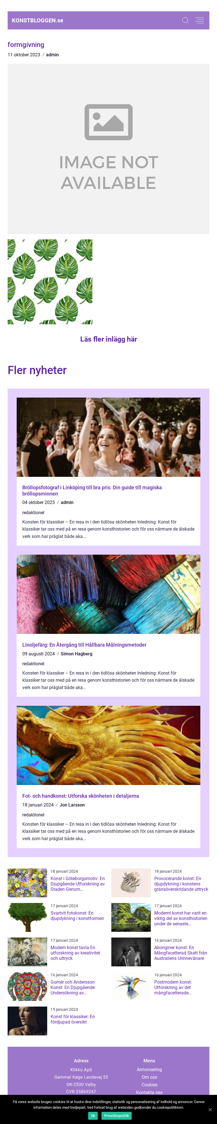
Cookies (149, 1084)
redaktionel (33, 512)
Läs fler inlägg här (108, 339)
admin (52, 54)
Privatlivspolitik (116, 1116)
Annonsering (149, 1069)
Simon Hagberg (76, 654)
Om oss (149, 1077)
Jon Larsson (72, 805)
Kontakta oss (149, 1092)
